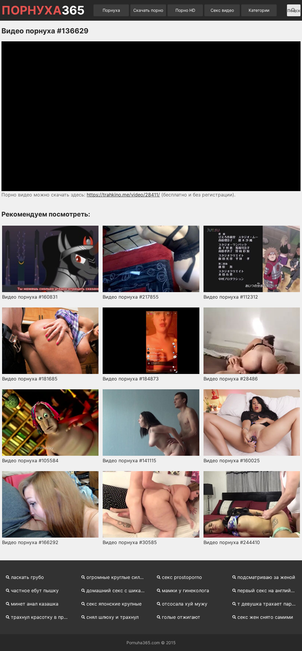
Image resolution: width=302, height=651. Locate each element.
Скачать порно (148, 10)
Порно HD (185, 10)
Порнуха (111, 10)
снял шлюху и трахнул (112, 617)
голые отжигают (181, 617)
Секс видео (222, 10)
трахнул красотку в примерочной (42, 617)
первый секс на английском (269, 590)
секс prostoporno (182, 577)
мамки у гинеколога (185, 590)
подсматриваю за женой (266, 577)
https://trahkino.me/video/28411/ (123, 195)
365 (43, 10)
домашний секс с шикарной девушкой (118, 590)
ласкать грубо (27, 577)
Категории (259, 10)
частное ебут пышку (35, 590)
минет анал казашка (34, 604)
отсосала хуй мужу (184, 604)
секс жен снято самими (265, 617)
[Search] (293, 10)
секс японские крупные (114, 604)
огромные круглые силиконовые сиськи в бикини (118, 577)
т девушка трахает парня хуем (269, 604)
